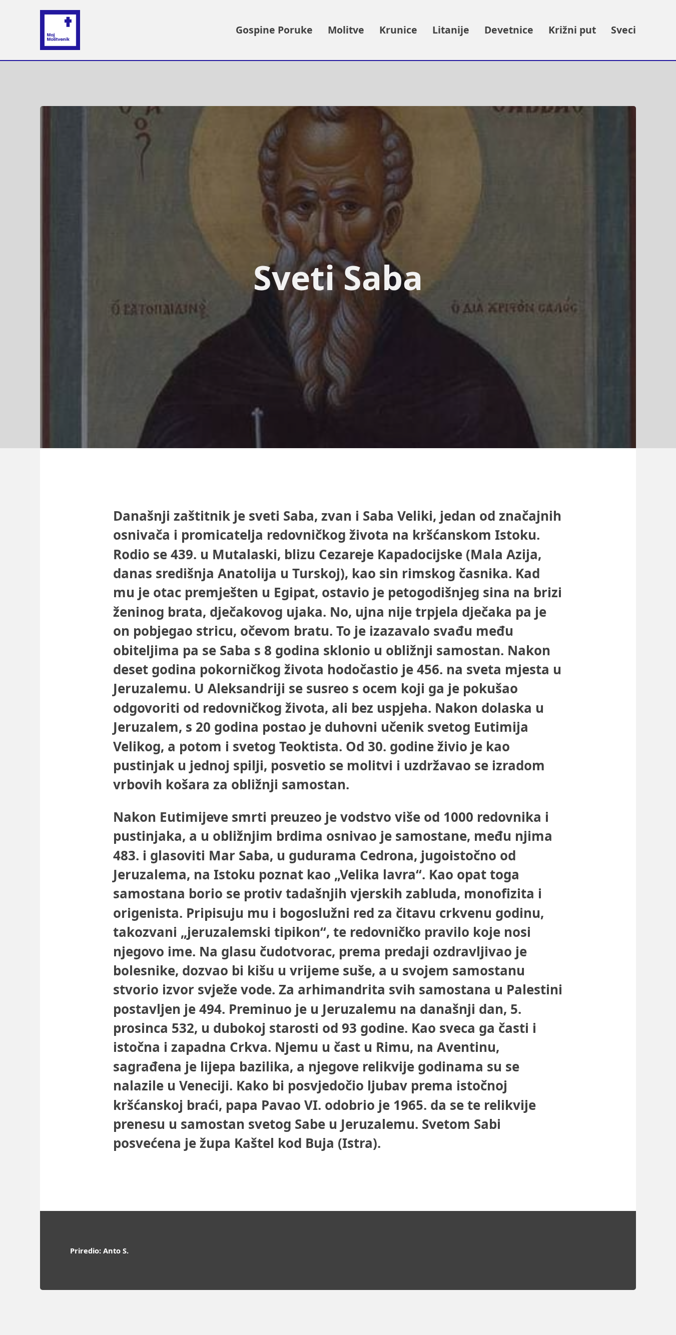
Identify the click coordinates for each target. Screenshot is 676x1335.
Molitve (346, 30)
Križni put (572, 30)
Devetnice (508, 30)
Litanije (450, 30)
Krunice (398, 30)
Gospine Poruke (274, 30)
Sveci (623, 30)
